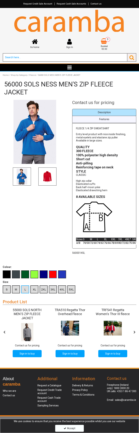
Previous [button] (6, 176)
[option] (35, 132)
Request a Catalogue (49, 385)
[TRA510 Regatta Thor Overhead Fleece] (70, 328)
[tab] (104, 112)
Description (104, 112)
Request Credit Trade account (49, 392)
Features (104, 119)
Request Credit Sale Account (37, 4)
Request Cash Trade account (49, 399)
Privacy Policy (80, 390)
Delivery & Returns (82, 385)
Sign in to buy (27, 353)
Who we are (9, 390)
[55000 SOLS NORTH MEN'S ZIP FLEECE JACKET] (27, 332)
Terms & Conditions (83, 394)
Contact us (96, 4)
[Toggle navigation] (69, 67)
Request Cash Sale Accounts (71, 4)
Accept (71, 428)
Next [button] (63, 176)
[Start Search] (131, 57)
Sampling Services (48, 405)
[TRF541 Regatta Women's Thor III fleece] (113, 328)
